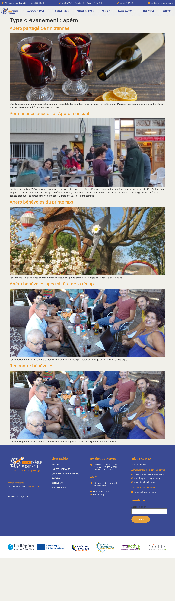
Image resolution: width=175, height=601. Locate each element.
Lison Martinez (33, 486)
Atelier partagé (85, 11)
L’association (125, 11)
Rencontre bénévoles (31, 365)
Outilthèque (62, 11)
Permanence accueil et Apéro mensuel (49, 113)
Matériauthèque (35, 11)
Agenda (106, 11)
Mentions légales (16, 482)
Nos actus (148, 11)
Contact (166, 11)
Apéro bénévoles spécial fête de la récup (52, 283)
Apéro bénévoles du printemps (41, 202)
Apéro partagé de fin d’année (40, 28)
